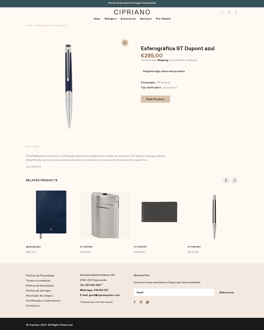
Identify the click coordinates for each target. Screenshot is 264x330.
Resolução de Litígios (39, 296)
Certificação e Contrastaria (43, 301)
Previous (226, 180)
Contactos (33, 306)
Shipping (162, 60)
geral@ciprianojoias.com (100, 295)
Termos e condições (38, 280)
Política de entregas (38, 290)
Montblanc (33, 247)
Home (29, 26)
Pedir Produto (155, 99)
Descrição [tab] (32, 146)
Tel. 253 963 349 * (91, 285)
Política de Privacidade (40, 275)
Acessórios (170, 87)
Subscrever (226, 292)
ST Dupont (163, 82)
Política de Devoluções (40, 285)
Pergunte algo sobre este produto (164, 71)
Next (234, 180)
